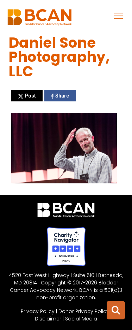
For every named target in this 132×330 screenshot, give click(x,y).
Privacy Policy (38, 311)
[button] (118, 15)
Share (62, 96)
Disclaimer (48, 318)
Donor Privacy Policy (83, 311)
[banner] (39, 19)
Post (30, 96)
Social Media (81, 318)
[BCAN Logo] (66, 211)
